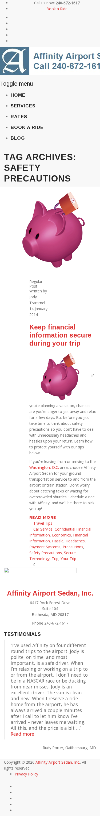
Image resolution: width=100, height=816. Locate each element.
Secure (70, 552)
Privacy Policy (26, 774)
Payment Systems (45, 546)
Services (23, 105)
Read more (22, 734)
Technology (39, 558)
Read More (43, 517)
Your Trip (68, 558)
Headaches (75, 540)
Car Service (43, 529)
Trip (55, 558)
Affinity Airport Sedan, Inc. (50, 593)
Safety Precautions (45, 552)
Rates (19, 116)
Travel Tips (42, 523)
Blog (18, 138)
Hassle (57, 540)
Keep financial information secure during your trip (60, 335)
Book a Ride (56, 8)
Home (18, 95)
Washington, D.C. (44, 467)
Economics (61, 535)
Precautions (73, 546)
